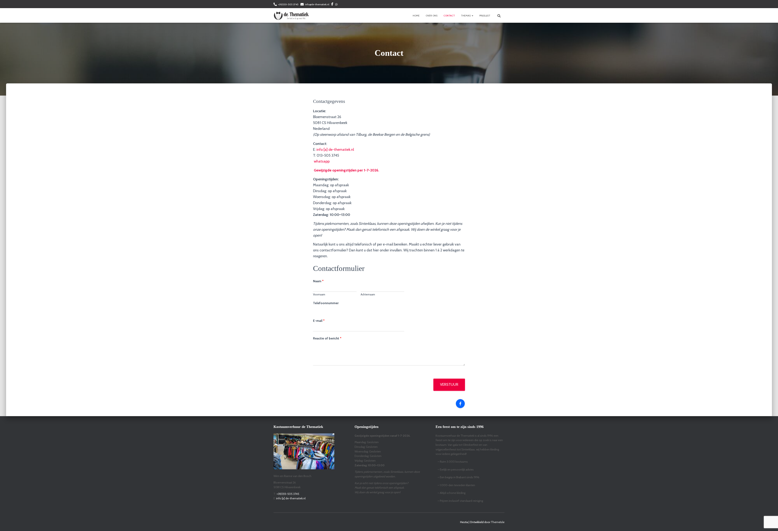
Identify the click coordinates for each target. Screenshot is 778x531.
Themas (466, 15)
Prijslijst (484, 15)
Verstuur (449, 384)
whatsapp (322, 161)
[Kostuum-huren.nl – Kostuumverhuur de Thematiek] (291, 15)
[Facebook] (460, 403)
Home (416, 15)
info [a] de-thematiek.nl (335, 149)
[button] (472, 15)
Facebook (332, 4)
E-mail (319, 321)
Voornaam (319, 294)
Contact (449, 15)
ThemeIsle (497, 522)
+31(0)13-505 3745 (288, 4)
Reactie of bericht (327, 338)
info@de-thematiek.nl (317, 4)
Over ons (431, 15)
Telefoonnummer (326, 303)
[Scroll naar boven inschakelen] (770, 523)
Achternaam (368, 294)
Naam (318, 281)
